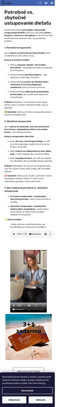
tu (44, 383)
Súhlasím (40, 399)
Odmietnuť (14, 399)
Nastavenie (27, 390)
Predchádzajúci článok (28, 371)
